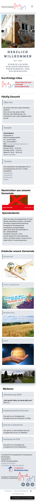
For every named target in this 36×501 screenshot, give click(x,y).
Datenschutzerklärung (21, 491)
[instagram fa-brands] (32, 484)
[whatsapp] (27, 484)
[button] (31, 6)
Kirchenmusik (7, 177)
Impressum (8, 491)
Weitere (5, 179)
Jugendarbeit (7, 175)
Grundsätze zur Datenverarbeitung (12, 465)
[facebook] (23, 484)
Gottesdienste (7, 173)
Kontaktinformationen (8, 463)
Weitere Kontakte (9, 154)
